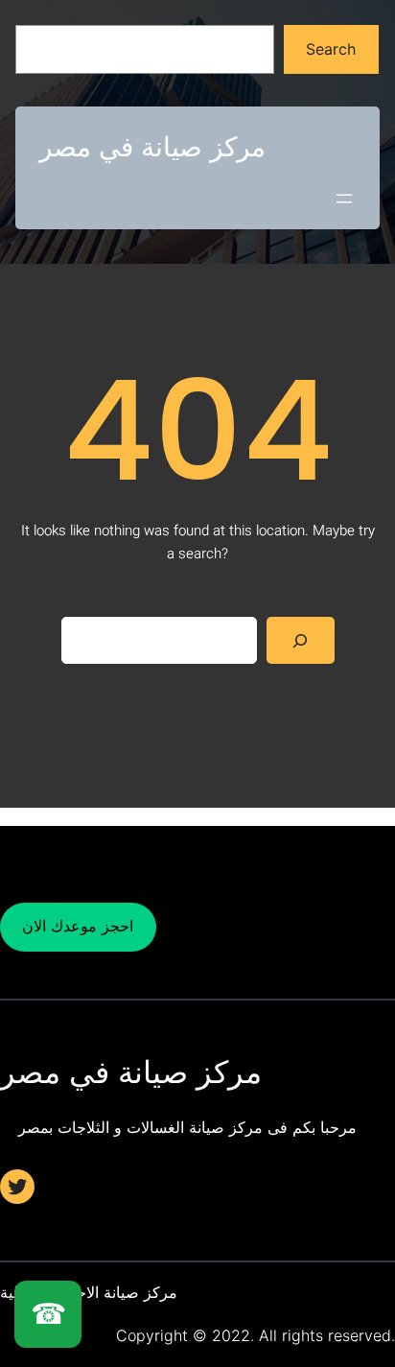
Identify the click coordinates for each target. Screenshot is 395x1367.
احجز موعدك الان (77, 925)
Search (331, 49)
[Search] (301, 640)
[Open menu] (344, 198)
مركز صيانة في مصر (152, 146)
